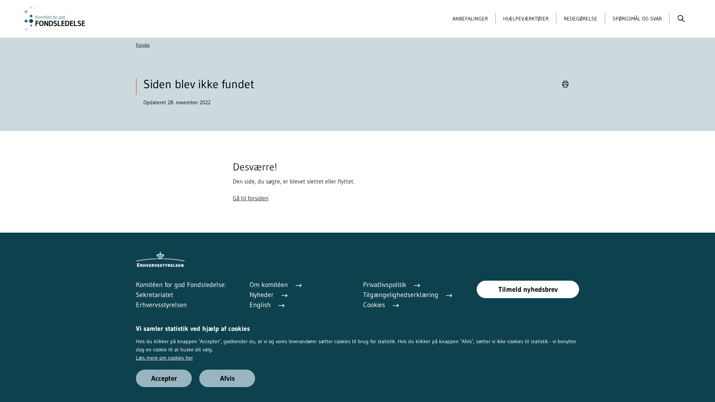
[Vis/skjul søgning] (681, 18)
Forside (143, 45)
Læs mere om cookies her (164, 357)
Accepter (164, 378)
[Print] (565, 84)
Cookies (375, 305)
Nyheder (263, 295)
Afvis (227, 378)
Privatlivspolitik (385, 285)
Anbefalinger (470, 18)
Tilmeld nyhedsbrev (528, 289)
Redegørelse (580, 18)
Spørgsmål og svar (637, 18)
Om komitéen (270, 285)
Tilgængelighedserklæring (401, 295)
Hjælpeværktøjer (526, 18)
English (261, 305)
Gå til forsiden (250, 198)
